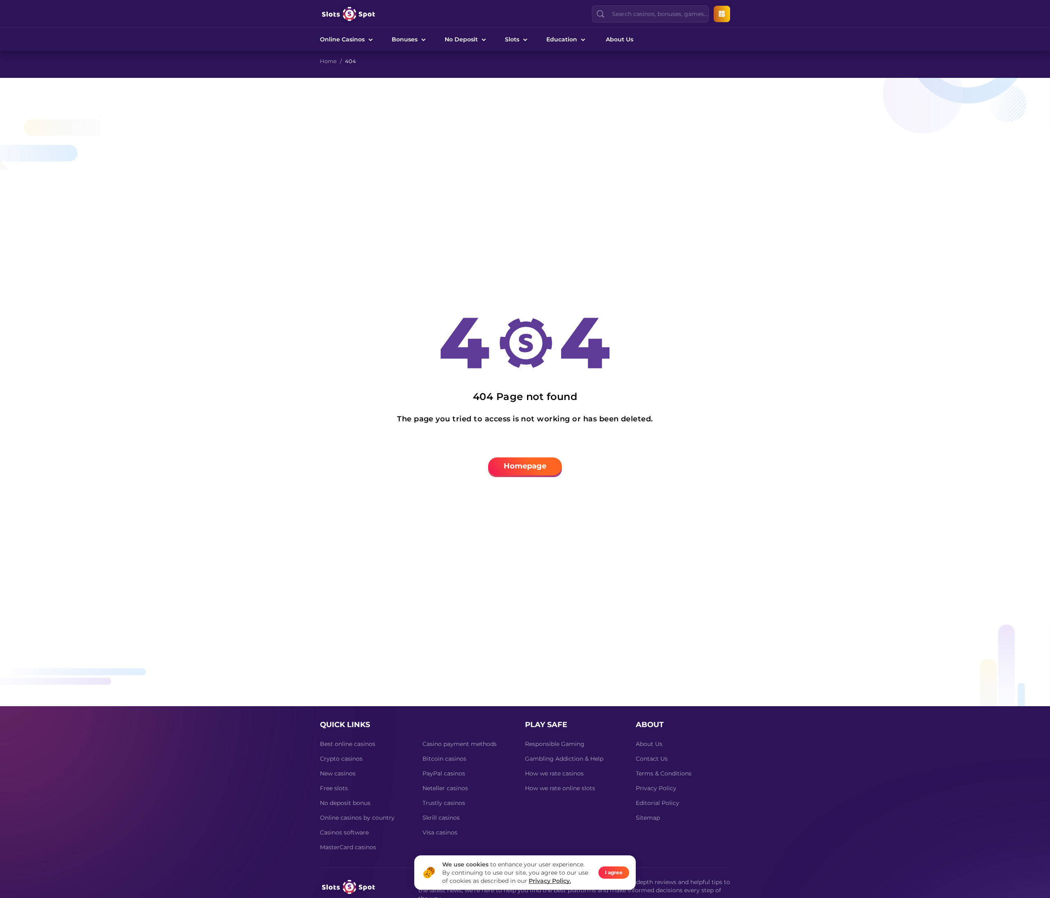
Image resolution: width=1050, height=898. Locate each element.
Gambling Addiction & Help (564, 758)
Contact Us (652, 758)
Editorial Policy (657, 803)
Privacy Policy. (550, 880)
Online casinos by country (357, 817)
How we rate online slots (560, 788)
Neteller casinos (445, 788)
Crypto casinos (341, 758)
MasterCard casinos (348, 847)
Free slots (334, 788)
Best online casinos (347, 744)
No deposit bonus (345, 803)
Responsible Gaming (554, 744)
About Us (619, 39)
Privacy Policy (656, 788)
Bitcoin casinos (444, 758)
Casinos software (344, 832)
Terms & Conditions (664, 773)
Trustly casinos (443, 803)
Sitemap (648, 817)
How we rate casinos (554, 773)
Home (328, 61)
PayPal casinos (443, 773)
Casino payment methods (459, 744)
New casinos (338, 773)
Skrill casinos (441, 817)
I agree (614, 872)
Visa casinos (439, 832)
